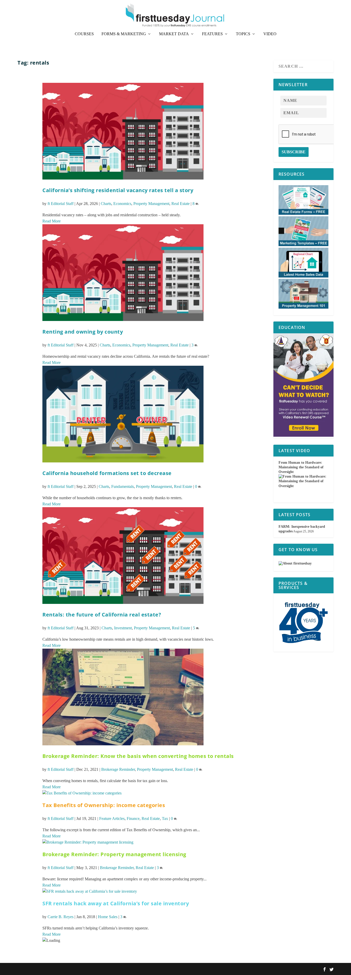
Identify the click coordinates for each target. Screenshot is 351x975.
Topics (243, 34)
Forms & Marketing (123, 34)
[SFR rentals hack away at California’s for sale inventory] (89, 891)
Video (269, 34)
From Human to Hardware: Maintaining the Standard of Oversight (301, 467)
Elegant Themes (45, 969)
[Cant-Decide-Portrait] (303, 435)
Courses (84, 34)
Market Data (174, 34)
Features (212, 34)
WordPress (81, 969)
